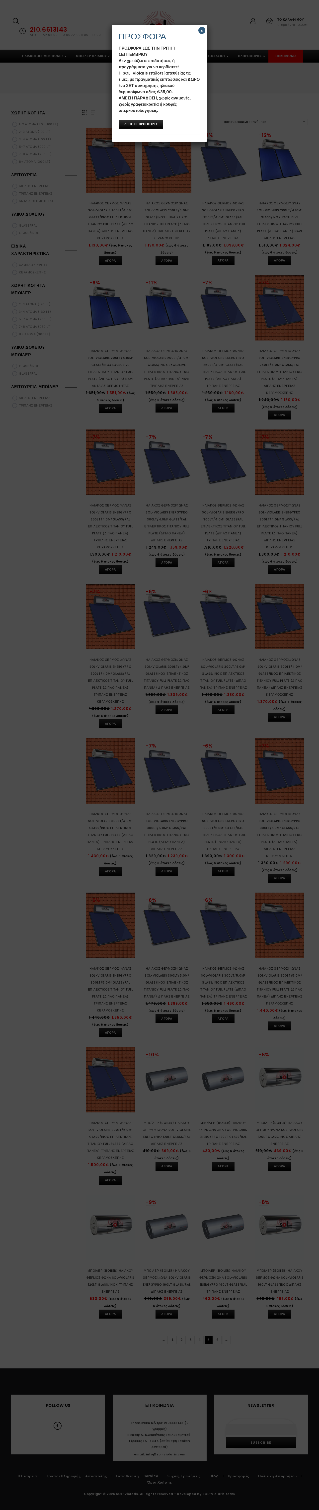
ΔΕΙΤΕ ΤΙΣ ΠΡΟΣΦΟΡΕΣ (141, 124)
